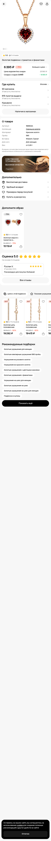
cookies (20, 825)
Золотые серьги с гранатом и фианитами (10, 239)
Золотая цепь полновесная (9, 326)
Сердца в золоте (33, 129)
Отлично (25, 834)
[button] (25, 90)
